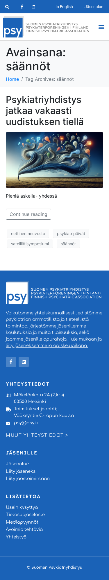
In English (64, 6)
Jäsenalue (94, 6)
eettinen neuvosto (28, 233)
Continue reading (28, 214)
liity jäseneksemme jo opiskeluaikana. (47, 345)
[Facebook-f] (22, 6)
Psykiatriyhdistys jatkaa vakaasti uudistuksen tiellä (45, 111)
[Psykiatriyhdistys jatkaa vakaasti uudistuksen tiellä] (54, 159)
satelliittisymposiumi (30, 243)
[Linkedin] (33, 6)
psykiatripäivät (71, 233)
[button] (101, 27)
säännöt (68, 243)
